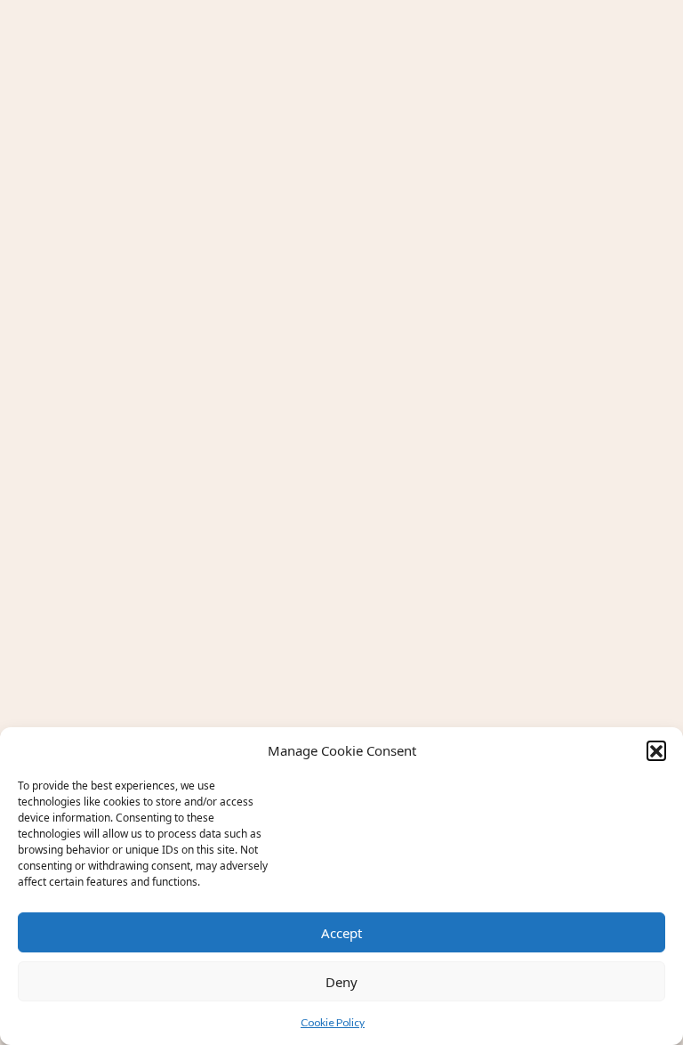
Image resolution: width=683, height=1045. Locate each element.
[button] (656, 750)
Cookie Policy (333, 1022)
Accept (341, 933)
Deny (341, 982)
